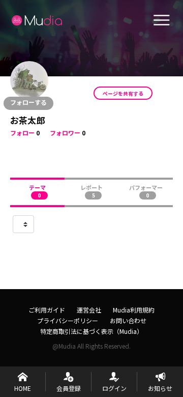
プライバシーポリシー (67, 320)
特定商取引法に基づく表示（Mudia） (91, 331)
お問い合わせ (128, 320)
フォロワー (65, 132)
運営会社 (89, 309)
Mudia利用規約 (134, 309)
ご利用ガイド (46, 309)
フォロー (22, 132)
